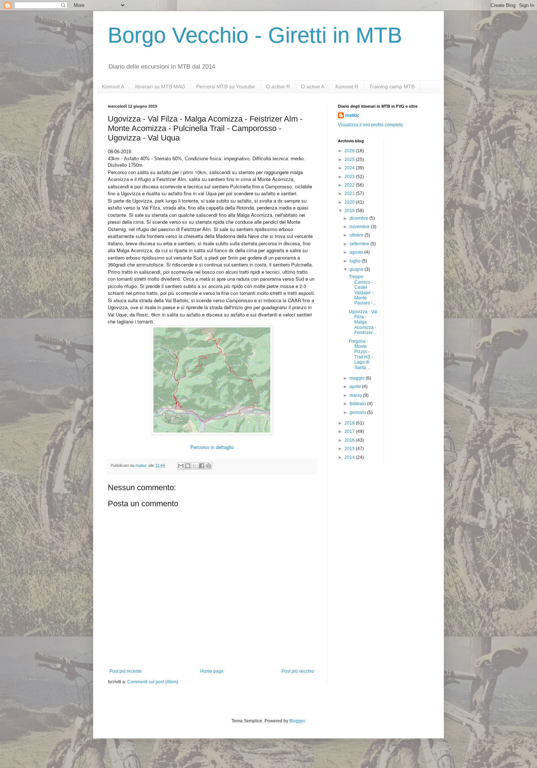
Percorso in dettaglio (212, 446)
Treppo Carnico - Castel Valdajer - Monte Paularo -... (362, 290)
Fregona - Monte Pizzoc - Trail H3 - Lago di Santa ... (361, 354)
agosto (357, 252)
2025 (350, 159)
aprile (356, 386)
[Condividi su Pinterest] (208, 465)
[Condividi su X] (194, 465)
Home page (212, 671)
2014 (350, 457)
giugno (357, 269)
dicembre (359, 218)
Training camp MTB (392, 86)
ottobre (357, 235)
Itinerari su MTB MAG (160, 86)
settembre (360, 243)
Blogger (297, 720)
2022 (350, 185)
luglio (356, 261)
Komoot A (113, 86)
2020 (350, 202)
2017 (350, 431)
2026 (350, 150)
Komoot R (346, 86)
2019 (350, 210)
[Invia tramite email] (180, 465)
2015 (350, 448)
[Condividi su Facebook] (201, 465)
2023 (350, 176)
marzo (356, 395)
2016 (350, 440)
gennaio (358, 412)
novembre (360, 226)
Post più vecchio (298, 671)
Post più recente (126, 671)
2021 (350, 193)
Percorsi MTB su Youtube (225, 86)
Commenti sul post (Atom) (152, 681)
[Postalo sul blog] (187, 465)
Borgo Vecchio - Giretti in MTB (255, 35)
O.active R (278, 86)
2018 (350, 423)
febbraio (358, 403)
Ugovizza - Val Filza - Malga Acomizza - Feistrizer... (363, 322)
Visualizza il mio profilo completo (370, 124)
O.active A (312, 86)
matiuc (352, 115)
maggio (358, 378)
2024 (350, 167)
